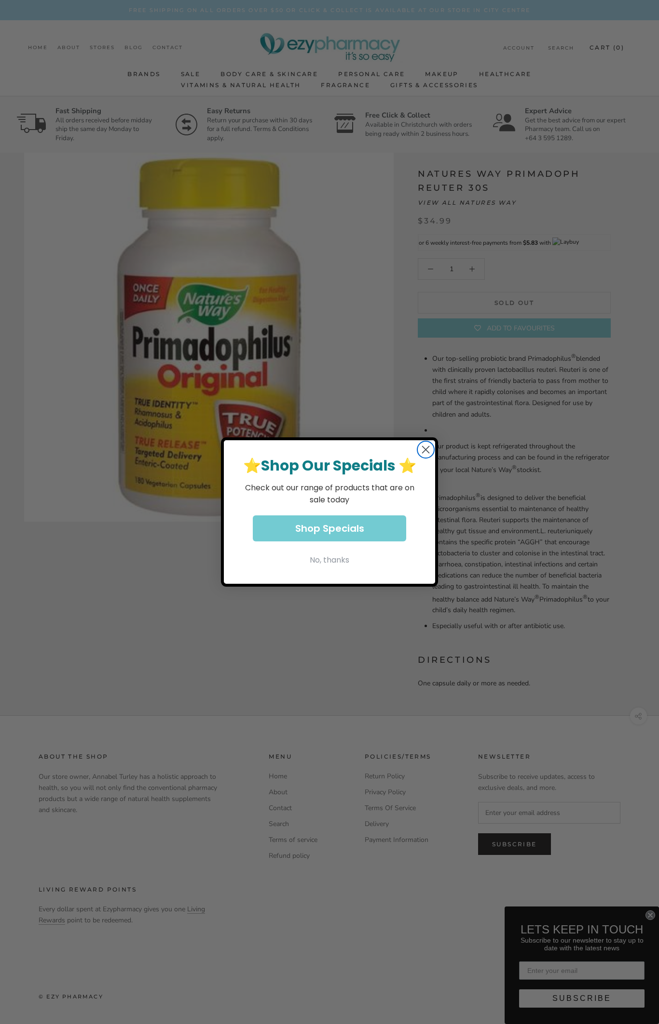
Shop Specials (329, 528)
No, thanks (329, 559)
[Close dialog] (425, 449)
